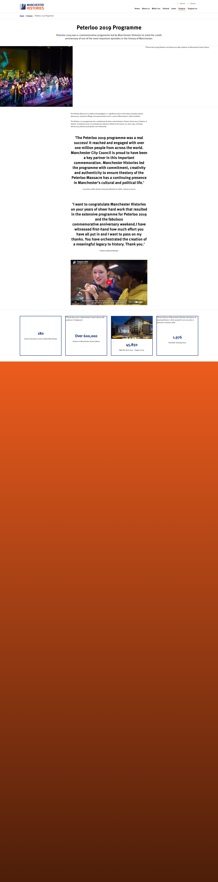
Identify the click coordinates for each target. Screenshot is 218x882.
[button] (182, 3)
